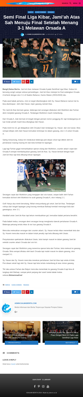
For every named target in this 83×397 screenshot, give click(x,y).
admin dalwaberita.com (36, 34)
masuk (13, 364)
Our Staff (37, 379)
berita (30, 12)
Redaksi (51, 12)
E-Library (46, 379)
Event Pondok (41, 12)
